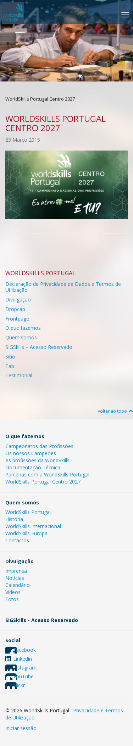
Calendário (17, 585)
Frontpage (17, 318)
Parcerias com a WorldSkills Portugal (47, 474)
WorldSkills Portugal (28, 512)
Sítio (10, 356)
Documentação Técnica (32, 467)
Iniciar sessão (21, 728)
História (14, 519)
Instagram (25, 667)
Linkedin (22, 658)
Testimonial (18, 375)
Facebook (24, 649)
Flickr (19, 685)
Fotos (12, 599)
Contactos (17, 540)
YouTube (23, 676)
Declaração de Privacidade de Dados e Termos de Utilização (63, 287)
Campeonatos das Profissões (39, 446)
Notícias (14, 578)
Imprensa (16, 570)
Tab (9, 366)
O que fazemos (23, 327)
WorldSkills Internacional (33, 526)
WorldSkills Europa (26, 533)
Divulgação (18, 299)
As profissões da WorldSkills (37, 460)
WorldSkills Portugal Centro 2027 (43, 481)
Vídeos (13, 592)
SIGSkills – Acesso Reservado (38, 347)
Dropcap (15, 309)
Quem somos (21, 337)
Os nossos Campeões (30, 453)
